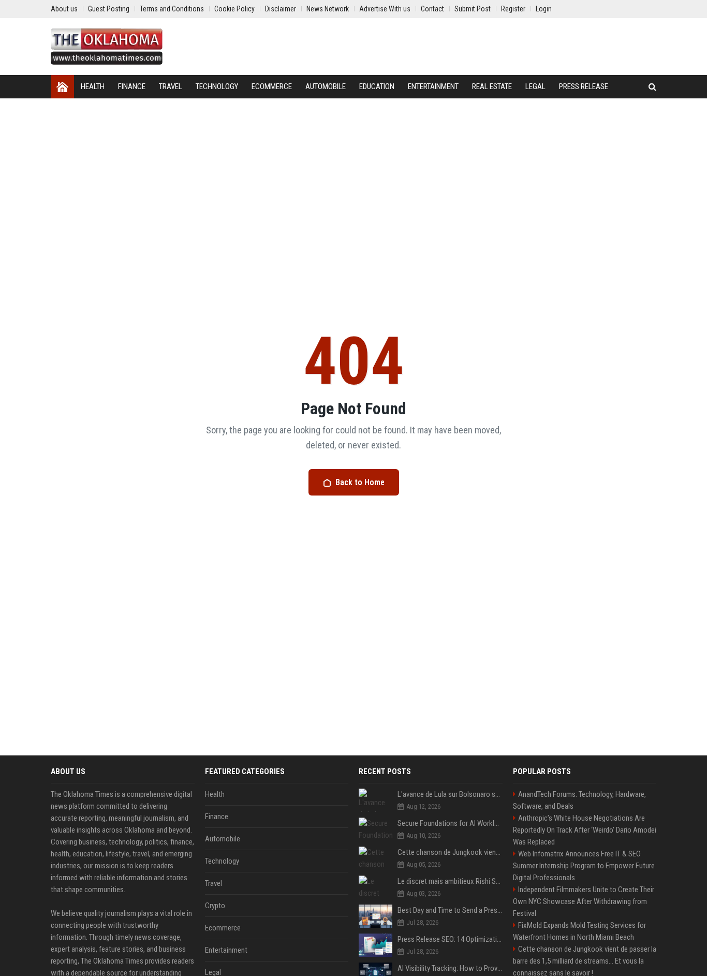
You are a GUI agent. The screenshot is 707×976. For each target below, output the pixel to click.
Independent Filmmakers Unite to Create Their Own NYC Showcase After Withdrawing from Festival (583, 901)
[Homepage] (62, 86)
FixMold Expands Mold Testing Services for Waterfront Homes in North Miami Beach (579, 931)
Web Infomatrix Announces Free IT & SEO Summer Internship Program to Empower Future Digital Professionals (584, 865)
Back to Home (360, 482)
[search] (652, 86)
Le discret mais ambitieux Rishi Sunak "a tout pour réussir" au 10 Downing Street (450, 881)
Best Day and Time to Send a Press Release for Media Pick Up (450, 910)
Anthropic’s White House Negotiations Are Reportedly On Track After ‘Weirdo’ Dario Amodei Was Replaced (584, 830)
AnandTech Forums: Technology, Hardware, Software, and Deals (579, 800)
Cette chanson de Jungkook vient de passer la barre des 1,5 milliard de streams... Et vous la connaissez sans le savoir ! (450, 852)
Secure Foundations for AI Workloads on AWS (450, 823)
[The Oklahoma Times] (107, 46)
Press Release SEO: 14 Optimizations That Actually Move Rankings (450, 939)
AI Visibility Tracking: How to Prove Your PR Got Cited (450, 968)
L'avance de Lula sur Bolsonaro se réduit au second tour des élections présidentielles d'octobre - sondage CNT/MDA (450, 794)
